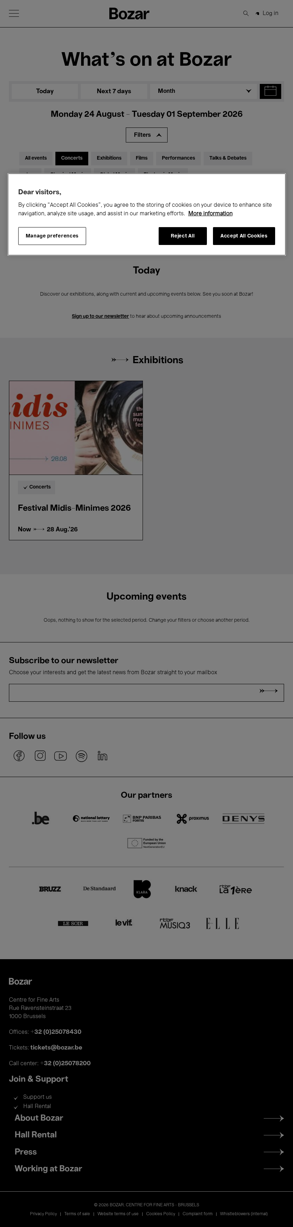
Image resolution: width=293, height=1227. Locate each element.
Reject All (182, 236)
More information (210, 213)
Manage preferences (52, 236)
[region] (147, 214)
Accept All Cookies (244, 236)
